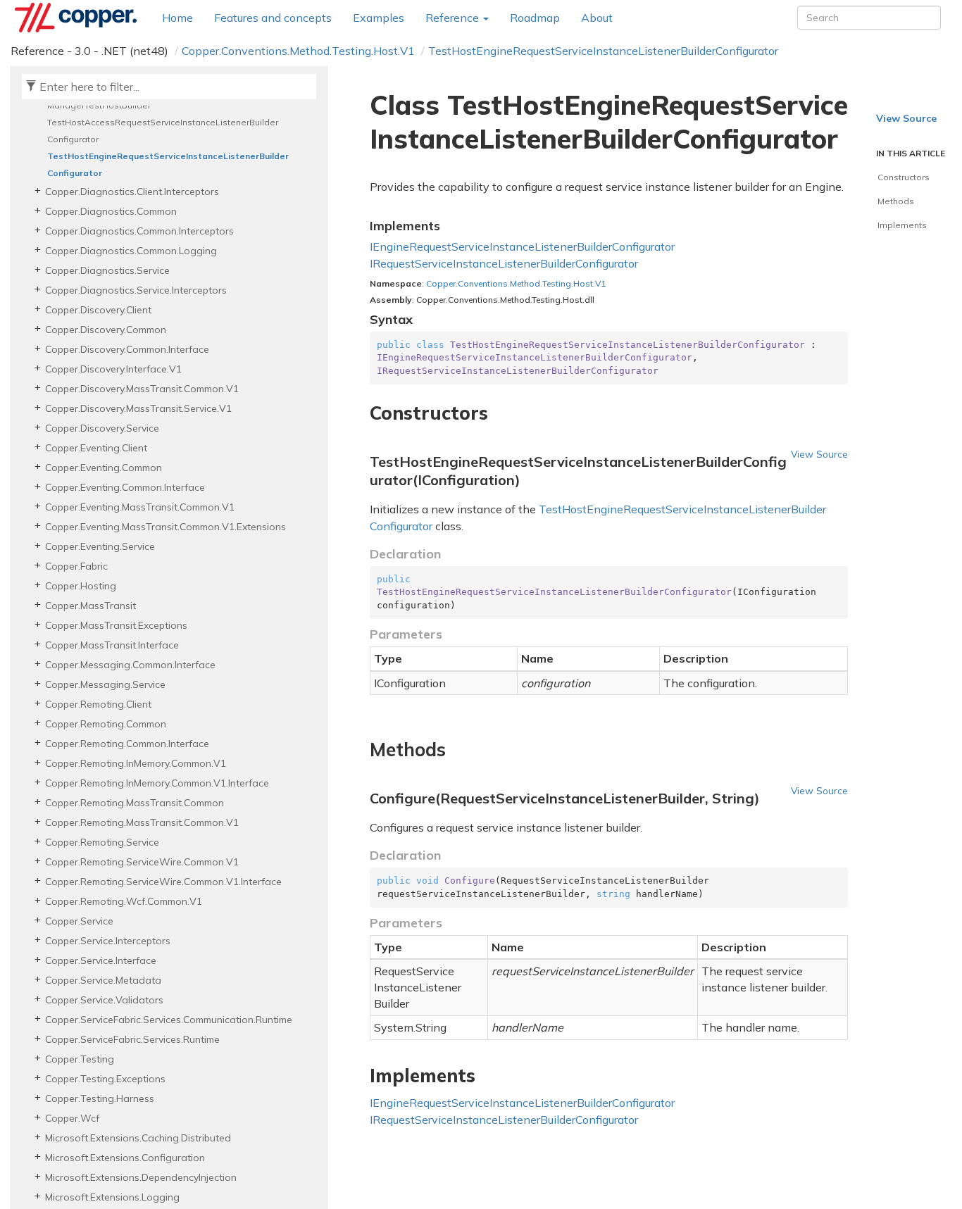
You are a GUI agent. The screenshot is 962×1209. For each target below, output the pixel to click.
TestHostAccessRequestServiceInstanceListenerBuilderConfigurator (162, 130)
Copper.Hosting (80, 586)
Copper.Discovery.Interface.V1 (113, 369)
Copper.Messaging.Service (105, 684)
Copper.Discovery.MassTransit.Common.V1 (142, 388)
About (597, 18)
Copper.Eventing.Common (103, 467)
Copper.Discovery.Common (105, 329)
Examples (378, 18)
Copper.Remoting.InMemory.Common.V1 (135, 763)
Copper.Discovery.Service (102, 428)
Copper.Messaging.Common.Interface (130, 664)
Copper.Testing (79, 1059)
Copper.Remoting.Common (105, 724)
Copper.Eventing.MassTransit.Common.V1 (140, 507)
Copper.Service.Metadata (103, 980)
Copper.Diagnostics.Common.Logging (131, 250)
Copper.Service (79, 921)
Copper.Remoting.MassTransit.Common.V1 (142, 822)
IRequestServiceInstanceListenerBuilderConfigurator (504, 263)
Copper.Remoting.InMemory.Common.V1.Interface (157, 783)
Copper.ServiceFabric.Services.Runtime (132, 1039)
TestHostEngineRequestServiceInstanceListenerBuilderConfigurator (603, 51)
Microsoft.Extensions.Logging (112, 1197)
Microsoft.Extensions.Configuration (125, 1157)
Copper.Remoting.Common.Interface (127, 743)
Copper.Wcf (72, 1118)
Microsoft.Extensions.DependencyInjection (141, 1177)
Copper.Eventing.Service (100, 546)
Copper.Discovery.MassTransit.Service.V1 (138, 408)
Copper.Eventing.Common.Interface (125, 487)
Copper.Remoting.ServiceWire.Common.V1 (142, 862)
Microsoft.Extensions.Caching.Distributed (138, 1138)
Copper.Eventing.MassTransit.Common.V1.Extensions (165, 526)
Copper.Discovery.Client (98, 309)
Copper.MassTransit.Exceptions (116, 625)
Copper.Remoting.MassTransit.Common (134, 802)
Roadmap (535, 18)
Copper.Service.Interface (100, 960)
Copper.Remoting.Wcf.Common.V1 (123, 901)
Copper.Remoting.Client (98, 704)
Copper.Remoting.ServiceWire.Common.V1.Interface (163, 881)
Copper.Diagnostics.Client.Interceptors (132, 191)
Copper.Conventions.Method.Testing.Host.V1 (298, 51)
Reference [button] (453, 18)
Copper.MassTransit (90, 605)
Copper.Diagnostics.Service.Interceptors (136, 290)
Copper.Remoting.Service (102, 842)
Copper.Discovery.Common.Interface (127, 349)
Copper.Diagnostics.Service (107, 270)
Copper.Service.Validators (104, 1000)
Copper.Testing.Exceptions (105, 1078)
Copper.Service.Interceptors (107, 940)
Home (177, 18)
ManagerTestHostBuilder (99, 105)
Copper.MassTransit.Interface (112, 645)
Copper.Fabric (76, 566)
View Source (819, 454)
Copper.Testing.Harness (99, 1098)
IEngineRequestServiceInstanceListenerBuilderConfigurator (522, 246)
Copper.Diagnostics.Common (111, 211)
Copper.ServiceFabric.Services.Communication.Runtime (168, 1019)
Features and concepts (273, 18)
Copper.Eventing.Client (96, 447)
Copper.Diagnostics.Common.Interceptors (139, 231)
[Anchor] (361, 413)
